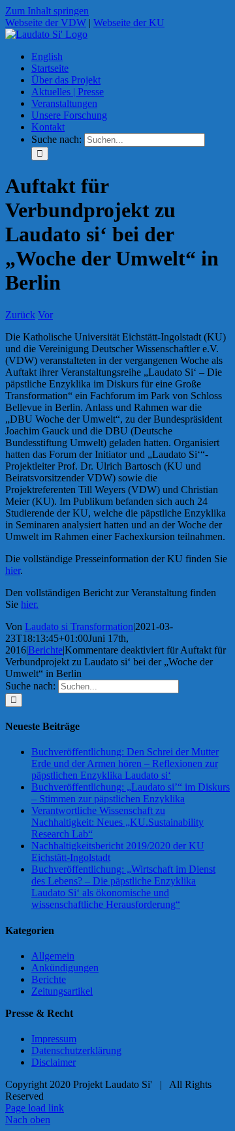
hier (12, 570)
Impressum (53, 1038)
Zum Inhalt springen (47, 10)
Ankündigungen (65, 967)
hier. (30, 604)
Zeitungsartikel (62, 991)
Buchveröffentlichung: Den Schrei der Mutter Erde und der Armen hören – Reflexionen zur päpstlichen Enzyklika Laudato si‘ (125, 763)
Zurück (20, 314)
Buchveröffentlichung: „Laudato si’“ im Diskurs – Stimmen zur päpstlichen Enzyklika (130, 792)
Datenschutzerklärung (76, 1050)
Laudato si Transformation (79, 626)
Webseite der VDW (45, 22)
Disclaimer (53, 1062)
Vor (45, 314)
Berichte (45, 650)
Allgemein (52, 955)
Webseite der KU (128, 22)
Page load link (34, 1107)
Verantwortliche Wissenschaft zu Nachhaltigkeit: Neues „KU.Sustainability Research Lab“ (117, 822)
